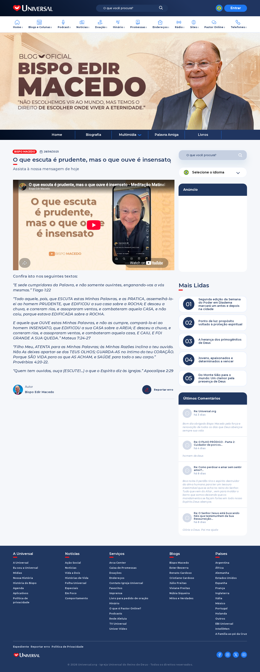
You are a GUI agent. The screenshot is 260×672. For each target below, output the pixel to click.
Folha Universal (75, 583)
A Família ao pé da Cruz (231, 633)
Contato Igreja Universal (126, 583)
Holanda (221, 613)
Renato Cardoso (180, 572)
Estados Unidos (226, 577)
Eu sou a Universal (25, 567)
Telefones (238, 27)
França (220, 588)
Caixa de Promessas (122, 567)
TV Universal (118, 623)
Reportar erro (40, 646)
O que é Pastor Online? (125, 608)
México (220, 603)
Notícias (82, 27)
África (219, 567)
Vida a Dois (72, 572)
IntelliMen (222, 628)
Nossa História (23, 577)
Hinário (118, 27)
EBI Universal (224, 623)
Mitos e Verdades (181, 598)
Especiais (71, 588)
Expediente (21, 646)
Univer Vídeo (118, 628)
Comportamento (76, 598)
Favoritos (115, 588)
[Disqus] (93, 457)
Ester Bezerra (178, 567)
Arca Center (117, 562)
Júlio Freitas (177, 583)
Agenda (18, 588)
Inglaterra (222, 593)
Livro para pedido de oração (128, 598)
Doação (100, 27)
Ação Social (73, 562)
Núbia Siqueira (179, 593)
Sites (193, 27)
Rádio (179, 27)
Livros (203, 135)
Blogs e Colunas (39, 27)
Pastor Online (213, 27)
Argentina (222, 562)
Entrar (236, 8)
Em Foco (71, 593)
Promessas (137, 27)
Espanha (221, 583)
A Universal (20, 562)
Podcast (63, 27)
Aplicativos (20, 593)
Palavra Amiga (167, 135)
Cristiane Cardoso (181, 577)
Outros (220, 618)
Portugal (221, 608)
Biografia (93, 135)
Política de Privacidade (67, 646)
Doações (115, 572)
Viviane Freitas (179, 588)
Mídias (17, 572)
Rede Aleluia (118, 618)
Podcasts (115, 613)
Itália (218, 598)
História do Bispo (25, 583)
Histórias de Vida (76, 577)
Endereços (160, 27)
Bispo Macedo (24, 151)
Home (17, 27)
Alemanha (222, 572)
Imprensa (115, 593)
